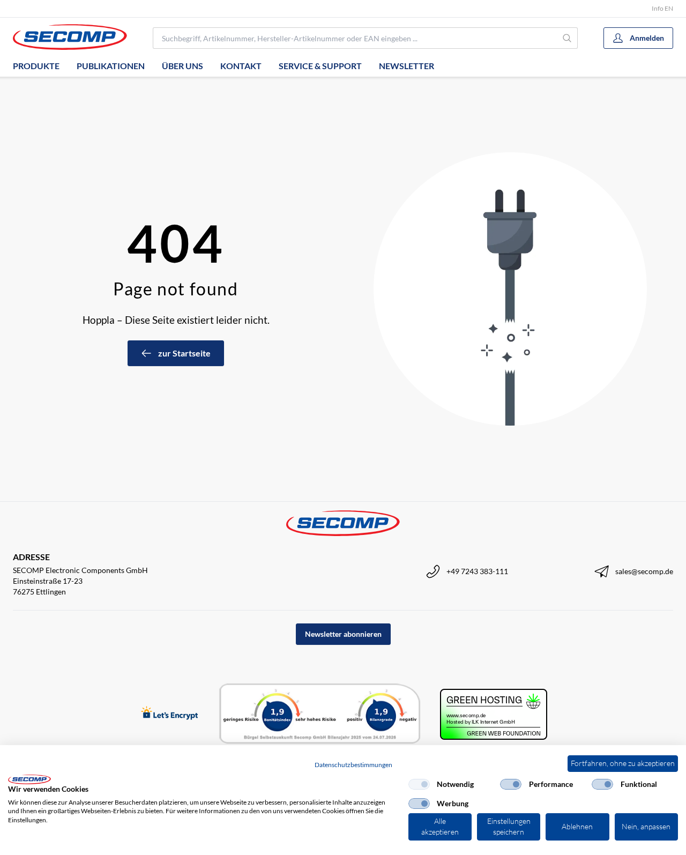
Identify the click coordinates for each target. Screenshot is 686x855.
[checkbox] (419, 784)
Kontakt (241, 66)
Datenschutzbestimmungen (353, 765)
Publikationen (111, 66)
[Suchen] (567, 38)
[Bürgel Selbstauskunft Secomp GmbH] (320, 714)
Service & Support (320, 66)
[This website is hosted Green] (493, 714)
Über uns (182, 66)
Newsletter (406, 66)
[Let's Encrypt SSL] (169, 714)
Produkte (36, 66)
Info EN (662, 8)
